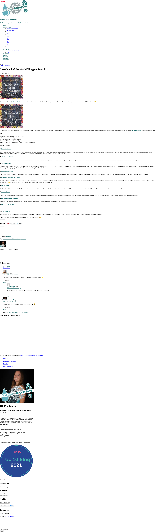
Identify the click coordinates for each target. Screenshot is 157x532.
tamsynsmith (10, 300)
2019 (8, 40)
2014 (8, 47)
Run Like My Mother (7, 171)
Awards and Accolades (12, 28)
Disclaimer (9, 52)
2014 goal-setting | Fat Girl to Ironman (19, 312)
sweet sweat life (6, 211)
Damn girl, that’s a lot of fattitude (10, 177)
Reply (4, 282)
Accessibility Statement (13, 50)
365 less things (5, 185)
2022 (8, 36)
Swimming (6, 53)
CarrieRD (13, 286)
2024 (8, 33)
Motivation (6, 59)
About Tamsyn (7, 27)
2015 (8, 46)
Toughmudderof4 (6, 163)
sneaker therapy (5, 192)
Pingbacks (6, 268)
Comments (6, 266)
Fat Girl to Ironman (9, 516)
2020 (8, 39)
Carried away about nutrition (9, 198)
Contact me (6, 49)
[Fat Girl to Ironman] (78, 8)
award (4, 239)
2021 (8, 37)
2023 (8, 34)
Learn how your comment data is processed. (31, 355)
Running (5, 56)
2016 (8, 45)
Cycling (5, 55)
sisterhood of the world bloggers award (16, 239)
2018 (8, 42)
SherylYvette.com (6, 149)
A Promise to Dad (16, 101)
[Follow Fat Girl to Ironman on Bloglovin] (7, 506)
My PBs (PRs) (10, 30)
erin (8, 273)
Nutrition (5, 58)
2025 (8, 31)
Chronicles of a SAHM (7, 205)
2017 (8, 43)
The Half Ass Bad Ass (7, 156)
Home (4, 25)
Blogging (7, 65)
